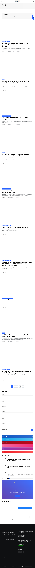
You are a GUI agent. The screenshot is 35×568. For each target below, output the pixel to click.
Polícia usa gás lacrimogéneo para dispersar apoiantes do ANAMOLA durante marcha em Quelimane (15, 45)
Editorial (3, 401)
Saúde (3, 418)
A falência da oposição (8, 300)
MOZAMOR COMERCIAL (28, 566)
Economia (3, 399)
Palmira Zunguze (11, 519)
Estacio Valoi (4, 534)
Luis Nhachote (9, 534)
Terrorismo (20, 519)
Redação (4, 51)
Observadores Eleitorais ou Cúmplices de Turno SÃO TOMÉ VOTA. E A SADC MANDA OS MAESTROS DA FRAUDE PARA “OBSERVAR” (17, 264)
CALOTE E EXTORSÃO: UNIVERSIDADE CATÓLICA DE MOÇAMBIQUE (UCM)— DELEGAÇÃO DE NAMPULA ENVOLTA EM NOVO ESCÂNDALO (19, 474)
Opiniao (3, 413)
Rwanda (16, 519)
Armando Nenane (11, 532)
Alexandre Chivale (4, 532)
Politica (3, 416)
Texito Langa (25, 519)
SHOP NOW (18, 496)
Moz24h (13, 534)
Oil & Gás (3, 411)
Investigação (4, 408)
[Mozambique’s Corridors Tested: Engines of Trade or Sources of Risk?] (4, 467)
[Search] (33, 1)
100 (20, 386)
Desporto (3, 396)
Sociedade (3, 423)
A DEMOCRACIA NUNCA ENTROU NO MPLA (15, 227)
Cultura (3, 394)
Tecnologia (3, 425)
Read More (4, 90)
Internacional (4, 406)
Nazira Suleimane (4, 519)
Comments (18, 51)
